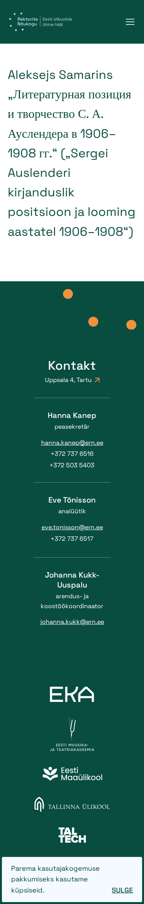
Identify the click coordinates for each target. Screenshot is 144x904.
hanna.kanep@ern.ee (72, 443)
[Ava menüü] (130, 21)
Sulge (122, 890)
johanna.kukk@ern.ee (72, 622)
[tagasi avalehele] (40, 22)
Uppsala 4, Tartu (68, 380)
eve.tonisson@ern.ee (72, 527)
